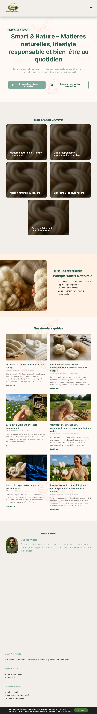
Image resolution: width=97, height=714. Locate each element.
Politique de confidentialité (17, 695)
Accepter (81, 710)
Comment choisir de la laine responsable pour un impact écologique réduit (70, 428)
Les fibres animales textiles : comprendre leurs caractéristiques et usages (69, 367)
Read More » (10, 385)
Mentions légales (12, 692)
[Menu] (91, 8)
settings (68, 711)
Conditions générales (14, 698)
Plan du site (10, 677)
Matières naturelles (13, 674)
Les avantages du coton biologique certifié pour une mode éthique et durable (68, 488)
